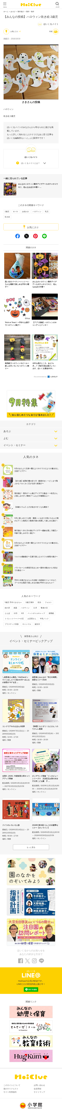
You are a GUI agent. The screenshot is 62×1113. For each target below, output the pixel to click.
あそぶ (7, 431)
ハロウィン (37, 212)
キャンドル (26, 624)
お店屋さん (32, 619)
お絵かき (25, 212)
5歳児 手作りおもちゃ (13, 602)
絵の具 (7, 608)
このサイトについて (11, 1085)
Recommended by (40, 377)
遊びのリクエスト (10, 1089)
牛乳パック (44, 619)
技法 (39, 602)
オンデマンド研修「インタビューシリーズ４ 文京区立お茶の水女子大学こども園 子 (45, 778)
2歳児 (7, 212)
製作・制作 (30, 11)
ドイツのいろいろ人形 (11, 825)
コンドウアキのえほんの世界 (13, 726)
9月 (22, 613)
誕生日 (37, 624)
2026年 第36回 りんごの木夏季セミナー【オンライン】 (45, 826)
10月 (15, 613)
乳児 (46, 212)
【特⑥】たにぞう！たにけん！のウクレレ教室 (45, 727)
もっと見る (31, 847)
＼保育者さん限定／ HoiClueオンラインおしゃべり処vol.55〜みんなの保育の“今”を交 (16, 679)
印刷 (50, 31)
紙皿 (15, 608)
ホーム (5, 11)
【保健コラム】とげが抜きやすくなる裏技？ (31, 507)
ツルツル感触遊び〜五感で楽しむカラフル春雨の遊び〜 (36, 557)
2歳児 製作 (30, 602)
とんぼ (7, 613)
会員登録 (37, 1089)
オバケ (15, 212)
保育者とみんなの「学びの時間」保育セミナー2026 (45, 678)
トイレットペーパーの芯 (14, 619)
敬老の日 (44, 608)
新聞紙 (51, 613)
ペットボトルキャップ (36, 613)
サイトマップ (39, 1092)
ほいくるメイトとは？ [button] (30, 163)
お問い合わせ (39, 1085)
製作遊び (21, 11)
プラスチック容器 (12, 624)
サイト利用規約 (10, 1092)
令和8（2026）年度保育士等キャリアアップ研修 (16, 777)
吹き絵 (7, 217)
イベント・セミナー (14, 445)
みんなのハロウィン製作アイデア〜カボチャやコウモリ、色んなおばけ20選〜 (38, 185)
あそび (13, 11)
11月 (35, 608)
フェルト (48, 602)
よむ (5, 438)
